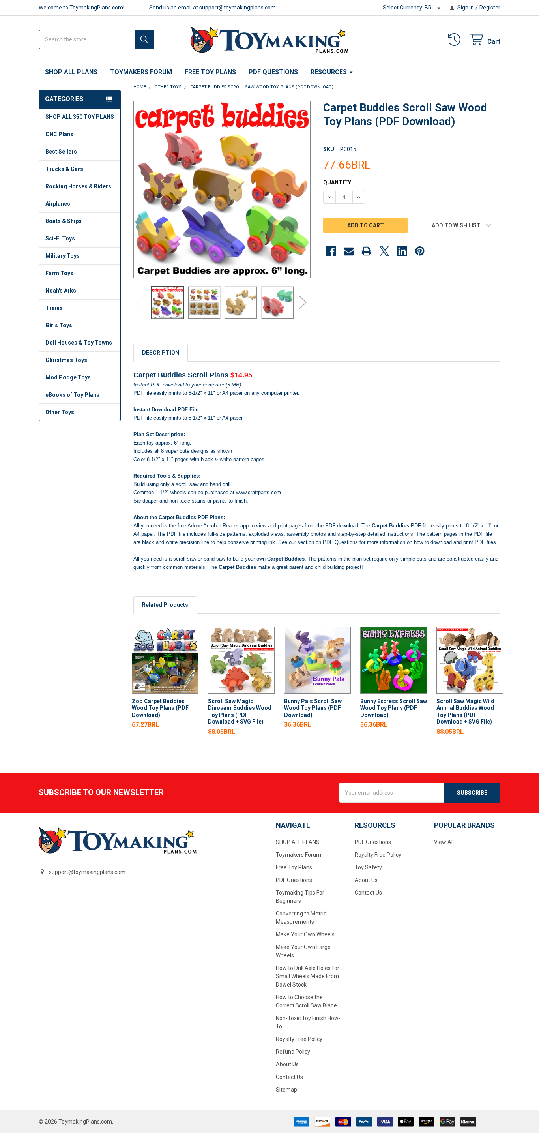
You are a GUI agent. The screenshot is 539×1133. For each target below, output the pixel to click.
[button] (456, 225)
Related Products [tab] (165, 605)
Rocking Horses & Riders (78, 186)
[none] (222, 189)
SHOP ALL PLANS (71, 72)
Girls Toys (58, 325)
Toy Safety (368, 867)
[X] (384, 251)
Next (303, 303)
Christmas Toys (66, 360)
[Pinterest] (420, 251)
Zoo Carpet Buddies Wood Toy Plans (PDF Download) (160, 708)
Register (489, 7)
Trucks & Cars (64, 169)
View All (444, 842)
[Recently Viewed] (456, 40)
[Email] (349, 251)
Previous (141, 303)
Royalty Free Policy (299, 1039)
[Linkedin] (402, 251)
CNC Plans (59, 134)
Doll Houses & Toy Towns (78, 343)
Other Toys (59, 412)
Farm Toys (59, 273)
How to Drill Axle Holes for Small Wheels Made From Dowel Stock (307, 976)
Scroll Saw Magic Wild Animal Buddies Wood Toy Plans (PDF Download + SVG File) (465, 711)
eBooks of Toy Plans (72, 395)
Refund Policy (293, 1052)
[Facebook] (331, 251)
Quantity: (338, 182)
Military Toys (62, 256)
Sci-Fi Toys (60, 238)
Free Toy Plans (210, 72)
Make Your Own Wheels (305, 934)
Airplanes (57, 204)
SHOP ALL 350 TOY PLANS (79, 117)
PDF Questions (273, 72)
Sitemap (286, 1089)
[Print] (366, 251)
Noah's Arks (60, 290)
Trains (54, 308)
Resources (329, 72)
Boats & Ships (63, 221)
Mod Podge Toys (68, 377)
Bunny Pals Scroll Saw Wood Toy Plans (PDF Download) (313, 708)
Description (160, 352)
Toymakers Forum (141, 72)
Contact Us (289, 1077)
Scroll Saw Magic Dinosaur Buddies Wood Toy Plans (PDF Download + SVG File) (239, 711)
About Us (287, 1064)
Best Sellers (61, 151)
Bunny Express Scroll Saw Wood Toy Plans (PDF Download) (393, 708)
